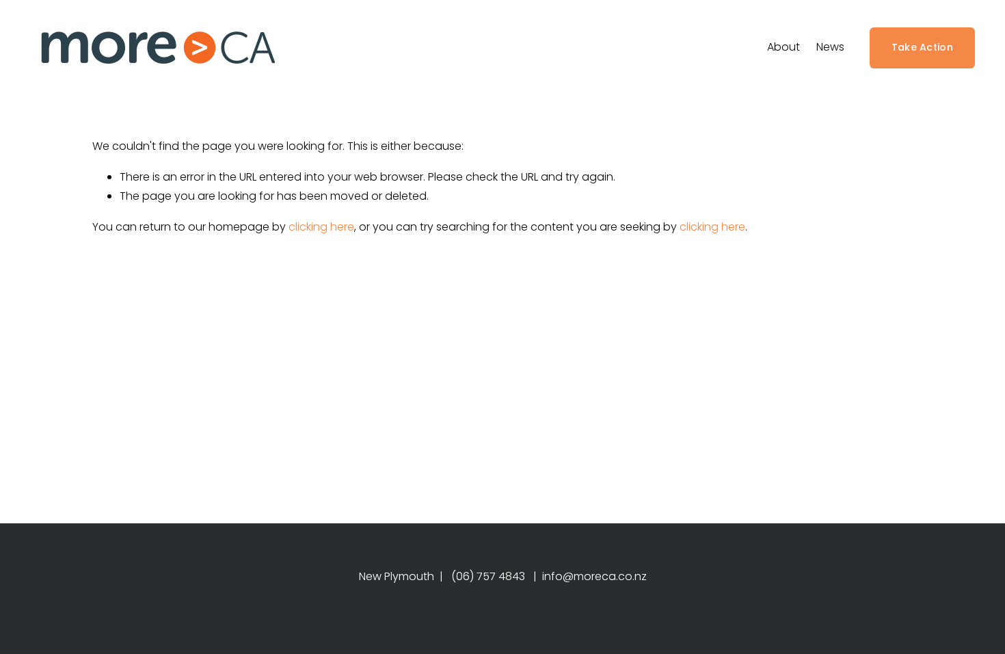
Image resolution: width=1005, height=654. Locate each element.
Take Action (922, 47)
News (830, 47)
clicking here (321, 227)
